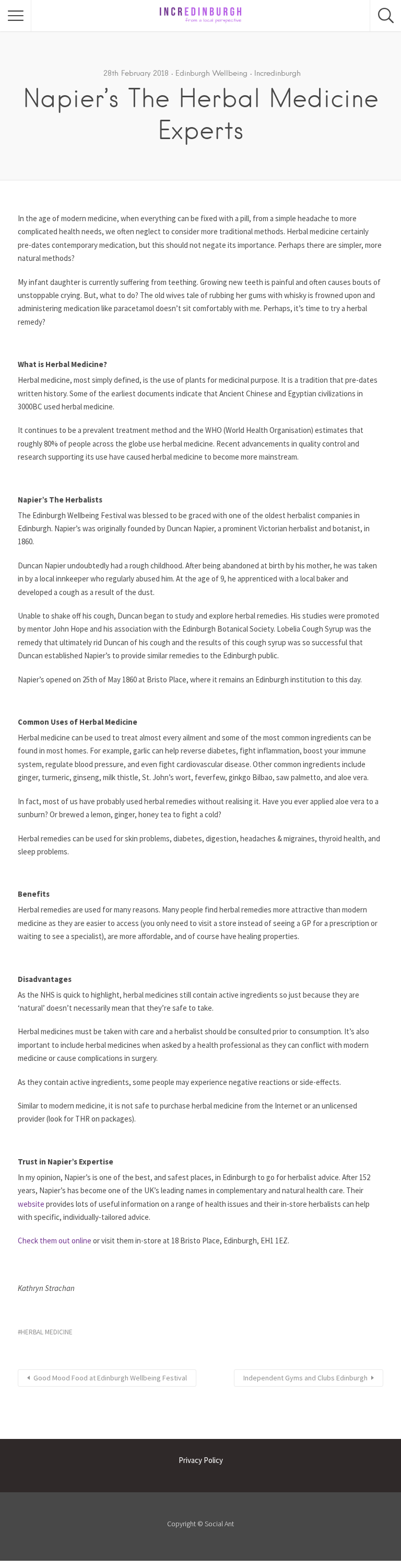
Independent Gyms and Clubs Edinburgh (305, 1377)
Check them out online (54, 1240)
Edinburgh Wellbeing (211, 73)
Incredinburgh (277, 73)
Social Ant (219, 1523)
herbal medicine (47, 1332)
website (31, 1204)
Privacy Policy (201, 1460)
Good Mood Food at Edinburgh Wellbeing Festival (110, 1377)
